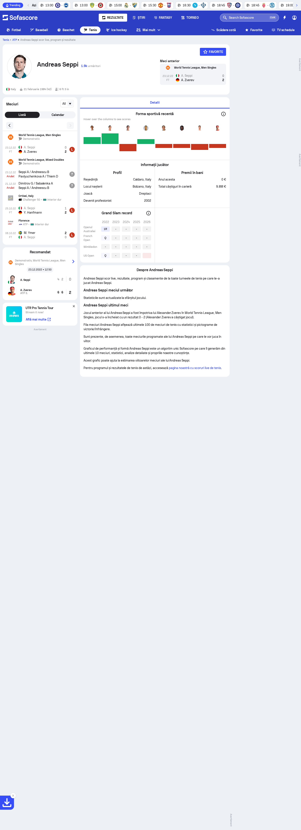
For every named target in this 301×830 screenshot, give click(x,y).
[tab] (155, 102)
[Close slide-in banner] (13, 795)
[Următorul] (296, 5)
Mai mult (146, 30)
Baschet (69, 30)
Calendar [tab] (58, 115)
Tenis (93, 30)
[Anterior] (28, 5)
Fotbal (16, 30)
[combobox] (67, 103)
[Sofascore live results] (20, 18)
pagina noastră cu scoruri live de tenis (195, 368)
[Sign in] (294, 18)
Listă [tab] (22, 115)
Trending (14, 5)
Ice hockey (119, 30)
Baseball (41, 30)
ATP (14, 39)
